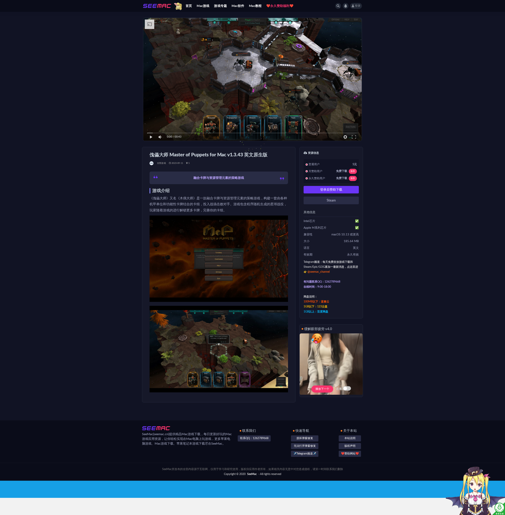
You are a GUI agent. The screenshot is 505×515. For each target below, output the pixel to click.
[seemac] (152, 163)
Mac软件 (238, 5)
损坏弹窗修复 (304, 438)
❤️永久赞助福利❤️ (280, 5)
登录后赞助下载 (331, 189)
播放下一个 (322, 389)
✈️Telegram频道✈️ (304, 453)
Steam (331, 200)
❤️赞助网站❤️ (350, 453)
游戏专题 (220, 5)
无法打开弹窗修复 (305, 446)
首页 (189, 5)
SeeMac (252, 474)
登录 (357, 6)
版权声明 (349, 446)
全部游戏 (161, 163)
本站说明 (349, 438)
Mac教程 (255, 5)
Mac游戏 (203, 5)
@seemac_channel (319, 272)
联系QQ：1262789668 (254, 438)
